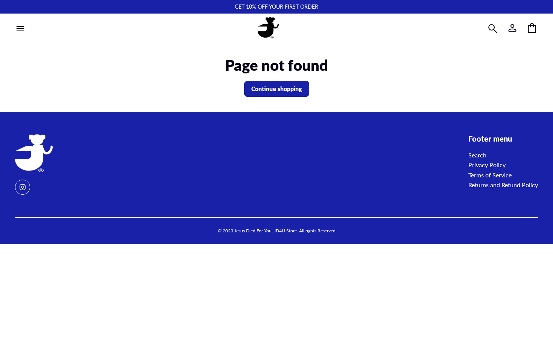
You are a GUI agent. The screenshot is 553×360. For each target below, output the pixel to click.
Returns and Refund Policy (503, 184)
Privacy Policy (487, 164)
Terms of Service (490, 174)
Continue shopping (276, 88)
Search (477, 155)
